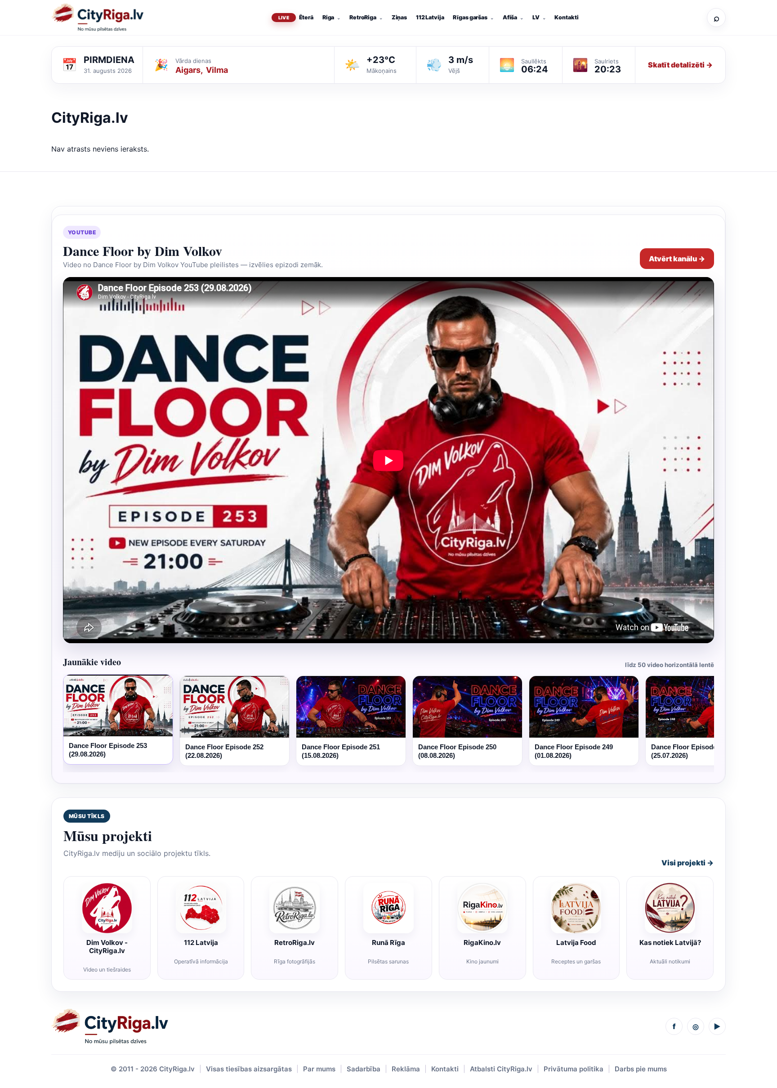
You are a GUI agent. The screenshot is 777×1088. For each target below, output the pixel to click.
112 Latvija (430, 17)
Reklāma (406, 1069)
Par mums (319, 1069)
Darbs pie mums (641, 1069)
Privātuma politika (573, 1069)
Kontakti (566, 17)
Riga (328, 17)
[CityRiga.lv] (109, 1026)
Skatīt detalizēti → (680, 64)
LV (536, 17)
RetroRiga (362, 17)
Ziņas (399, 17)
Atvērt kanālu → (677, 258)
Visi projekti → (687, 862)
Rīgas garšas (470, 17)
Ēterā (306, 17)
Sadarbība (363, 1069)
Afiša (510, 17)
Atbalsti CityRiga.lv (501, 1069)
